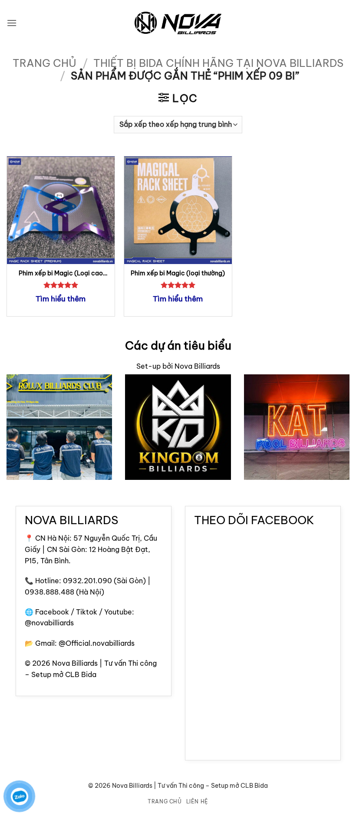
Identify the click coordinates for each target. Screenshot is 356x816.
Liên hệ (197, 801)
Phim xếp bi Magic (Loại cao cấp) (61, 273)
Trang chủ (44, 62)
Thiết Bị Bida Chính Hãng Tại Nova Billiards (218, 62)
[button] (12, 22)
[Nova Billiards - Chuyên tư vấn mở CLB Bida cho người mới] (178, 23)
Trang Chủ (165, 801)
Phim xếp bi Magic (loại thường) (178, 273)
